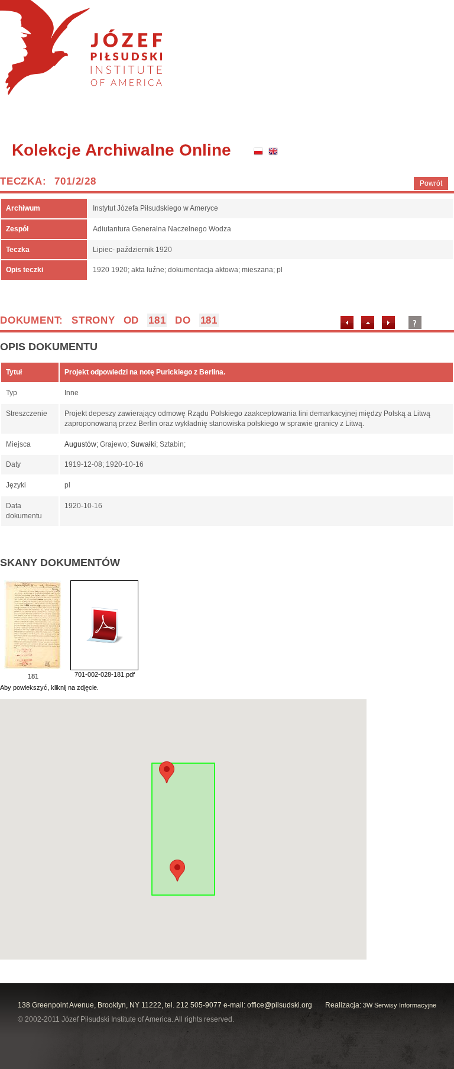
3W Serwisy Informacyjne (399, 1005)
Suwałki (143, 444)
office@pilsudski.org (279, 1005)
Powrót (431, 183)
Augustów (80, 444)
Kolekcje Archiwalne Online (121, 150)
